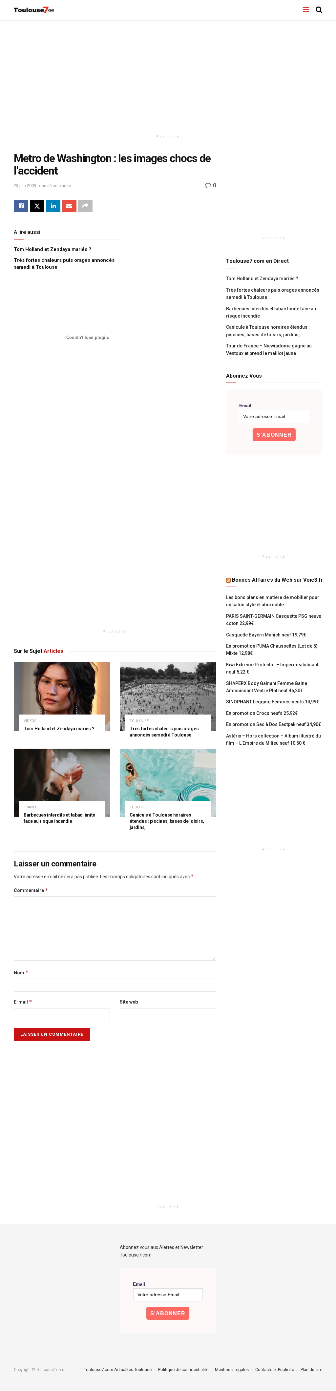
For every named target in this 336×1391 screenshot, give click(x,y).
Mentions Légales (232, 1369)
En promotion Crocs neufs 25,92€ (262, 713)
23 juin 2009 (25, 185)
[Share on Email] (69, 206)
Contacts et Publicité (274, 1369)
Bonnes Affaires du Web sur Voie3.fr (277, 580)
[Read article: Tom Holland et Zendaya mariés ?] (62, 696)
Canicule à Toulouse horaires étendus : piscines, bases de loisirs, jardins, (167, 821)
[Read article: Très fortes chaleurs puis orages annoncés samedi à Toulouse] (168, 696)
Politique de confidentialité (183, 1369)
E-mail (23, 1002)
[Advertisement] (168, 75)
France (30, 807)
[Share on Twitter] (37, 206)
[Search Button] (319, 10)
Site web (129, 1002)
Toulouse (139, 721)
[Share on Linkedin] (53, 206)
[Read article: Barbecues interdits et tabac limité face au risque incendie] (62, 783)
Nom (21, 972)
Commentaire (31, 890)
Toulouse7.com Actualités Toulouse (118, 1369)
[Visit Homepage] (34, 10)
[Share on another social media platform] (85, 206)
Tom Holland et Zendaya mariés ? (52, 249)
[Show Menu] (306, 10)
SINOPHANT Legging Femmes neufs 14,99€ (272, 701)
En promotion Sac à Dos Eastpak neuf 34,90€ (273, 724)
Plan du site (311, 1369)
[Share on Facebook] (21, 206)
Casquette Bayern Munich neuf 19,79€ (266, 634)
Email (245, 405)
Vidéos (30, 721)
